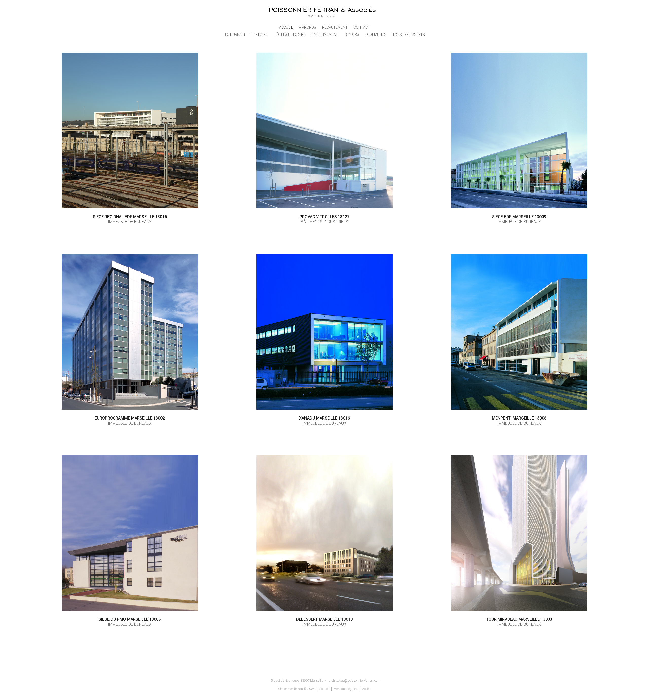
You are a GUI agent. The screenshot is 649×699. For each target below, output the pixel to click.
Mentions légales (346, 689)
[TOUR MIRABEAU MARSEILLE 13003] (519, 533)
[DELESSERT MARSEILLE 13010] (324, 533)
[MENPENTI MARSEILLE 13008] (519, 332)
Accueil (286, 27)
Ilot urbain (234, 34)
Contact (362, 27)
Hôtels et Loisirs (290, 34)
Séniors (352, 34)
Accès (366, 689)
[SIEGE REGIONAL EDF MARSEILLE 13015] (130, 130)
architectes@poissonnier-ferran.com (354, 681)
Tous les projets (408, 35)
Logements (375, 34)
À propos (307, 27)
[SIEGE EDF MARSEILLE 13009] (519, 130)
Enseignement (325, 34)
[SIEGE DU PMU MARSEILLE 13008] (130, 533)
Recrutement (335, 27)
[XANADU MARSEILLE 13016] (324, 332)
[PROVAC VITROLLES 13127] (324, 130)
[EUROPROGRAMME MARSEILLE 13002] (130, 332)
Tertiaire (259, 34)
